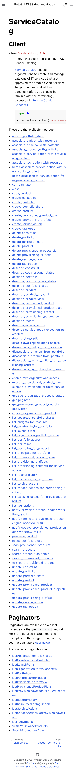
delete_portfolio (23, 237)
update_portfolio (23, 571)
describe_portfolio (25, 277)
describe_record (23, 321)
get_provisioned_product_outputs (35, 404)
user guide (42, 642)
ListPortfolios (21, 673)
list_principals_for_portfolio (31, 453)
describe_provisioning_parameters (36, 316)
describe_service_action (28, 325)
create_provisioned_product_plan (35, 215)
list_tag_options (23, 505)
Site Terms (31, 766)
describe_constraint (25, 268)
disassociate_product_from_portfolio (37, 356)
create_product (22, 211)
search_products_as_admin (30, 554)
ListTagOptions (22, 721)
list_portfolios (21, 444)
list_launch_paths (23, 431)
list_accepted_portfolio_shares (33, 417)
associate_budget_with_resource (34, 140)
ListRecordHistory (24, 699)
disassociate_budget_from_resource (37, 347)
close (15, 189)
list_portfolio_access (26, 439)
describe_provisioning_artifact (33, 312)
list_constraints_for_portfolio (32, 426)
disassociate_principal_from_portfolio (38, 351)
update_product (23, 580)
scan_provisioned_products (31, 545)
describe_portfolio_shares (30, 285)
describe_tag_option (26, 338)
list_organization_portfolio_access (35, 435)
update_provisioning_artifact (32, 598)
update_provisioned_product (32, 584)
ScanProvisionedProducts (30, 726)
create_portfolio (23, 202)
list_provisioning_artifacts (30, 461)
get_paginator (21, 400)
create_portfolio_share (27, 206)
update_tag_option (25, 606)
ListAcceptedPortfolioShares (32, 655)
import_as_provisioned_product (34, 413)
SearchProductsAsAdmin (29, 730)
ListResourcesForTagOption (31, 704)
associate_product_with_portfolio (35, 149)
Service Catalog (26, 69)
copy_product (21, 193)
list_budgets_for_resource (30, 422)
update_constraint (24, 567)
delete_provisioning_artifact (31, 255)
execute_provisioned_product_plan (36, 382)
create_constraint (24, 197)
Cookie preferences (49, 766)
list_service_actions (25, 483)
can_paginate (21, 184)
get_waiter (19, 409)
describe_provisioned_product (33, 303)
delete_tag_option (24, 263)
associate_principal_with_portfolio (36, 145)
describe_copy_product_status (33, 272)
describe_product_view (28, 299)
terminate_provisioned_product (34, 562)
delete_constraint (24, 233)
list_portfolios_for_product (30, 448)
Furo (57, 763)
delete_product (22, 246)
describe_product (24, 290)
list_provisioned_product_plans (33, 457)
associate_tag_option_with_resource (37, 162)
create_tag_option (24, 228)
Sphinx (30, 763)
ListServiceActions (25, 708)
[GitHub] (37, 755)
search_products (23, 549)
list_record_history (25, 474)
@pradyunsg (45, 763)
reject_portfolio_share (27, 540)
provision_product (24, 536)
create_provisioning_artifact (31, 219)
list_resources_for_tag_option (32, 479)
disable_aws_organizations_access (36, 343)
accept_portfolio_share (28, 136)
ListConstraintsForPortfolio (31, 660)
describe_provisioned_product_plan (37, 307)
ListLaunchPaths (23, 664)
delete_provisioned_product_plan (35, 250)
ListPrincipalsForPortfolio (29, 682)
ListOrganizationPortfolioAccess (34, 669)
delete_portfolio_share (27, 241)
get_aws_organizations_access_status (38, 395)
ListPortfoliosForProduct (29, 677)
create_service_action (27, 224)
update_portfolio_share (28, 576)
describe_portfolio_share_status (34, 281)
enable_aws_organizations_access (35, 378)
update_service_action (27, 602)
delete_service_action (27, 259)
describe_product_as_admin (31, 294)
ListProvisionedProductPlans (32, 686)
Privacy (20, 766)
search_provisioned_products (32, 558)
